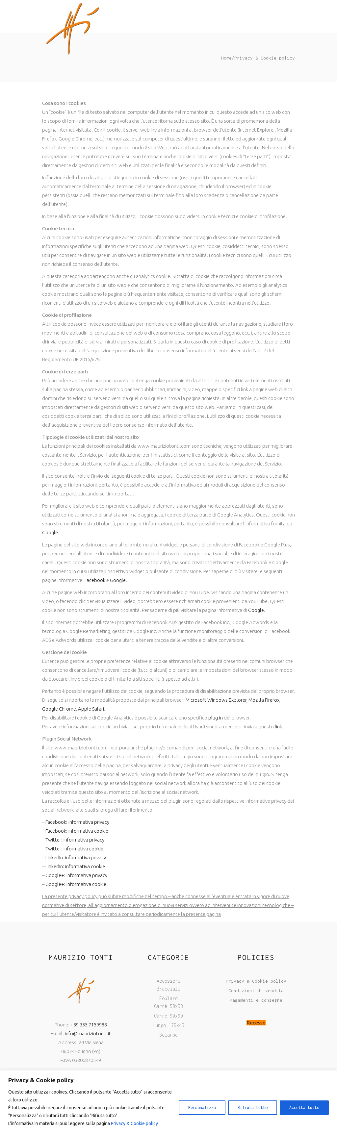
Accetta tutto (304, 1107)
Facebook (95, 580)
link (278, 726)
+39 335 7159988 (88, 1024)
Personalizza (202, 1107)
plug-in (215, 717)
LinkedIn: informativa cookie (75, 866)
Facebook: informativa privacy (77, 822)
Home (226, 58)
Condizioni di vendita (256, 990)
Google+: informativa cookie (75, 884)
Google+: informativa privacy (76, 875)
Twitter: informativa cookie (74, 848)
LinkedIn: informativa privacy (75, 857)
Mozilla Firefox (263, 700)
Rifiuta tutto (253, 1107)
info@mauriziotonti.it (88, 1033)
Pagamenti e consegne (256, 1000)
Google (50, 532)
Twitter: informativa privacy (74, 840)
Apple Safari (91, 709)
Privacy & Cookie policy (134, 1123)
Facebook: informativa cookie (76, 831)
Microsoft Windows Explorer (216, 700)
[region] (168, 1101)
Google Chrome (59, 709)
